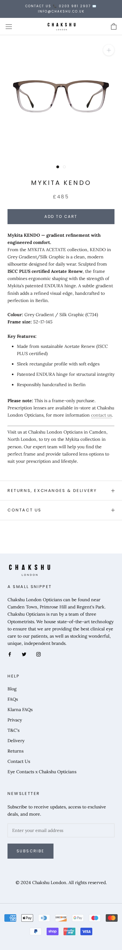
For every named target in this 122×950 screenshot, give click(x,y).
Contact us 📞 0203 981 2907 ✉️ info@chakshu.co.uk (61, 9)
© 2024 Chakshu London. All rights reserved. (61, 882)
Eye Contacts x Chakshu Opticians (42, 772)
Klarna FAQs (20, 709)
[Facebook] (10, 654)
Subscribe (30, 851)
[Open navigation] (9, 26)
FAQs (13, 699)
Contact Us (25, 510)
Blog (12, 689)
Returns (15, 751)
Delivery (16, 740)
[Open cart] (113, 27)
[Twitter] (24, 654)
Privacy (15, 720)
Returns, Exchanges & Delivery (52, 491)
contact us (101, 415)
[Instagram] (38, 654)
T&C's (13, 730)
